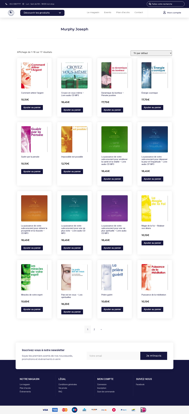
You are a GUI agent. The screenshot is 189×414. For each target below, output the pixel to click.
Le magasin (93, 12)
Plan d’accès (123, 12)
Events (107, 12)
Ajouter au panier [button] (32, 107)
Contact (138, 12)
